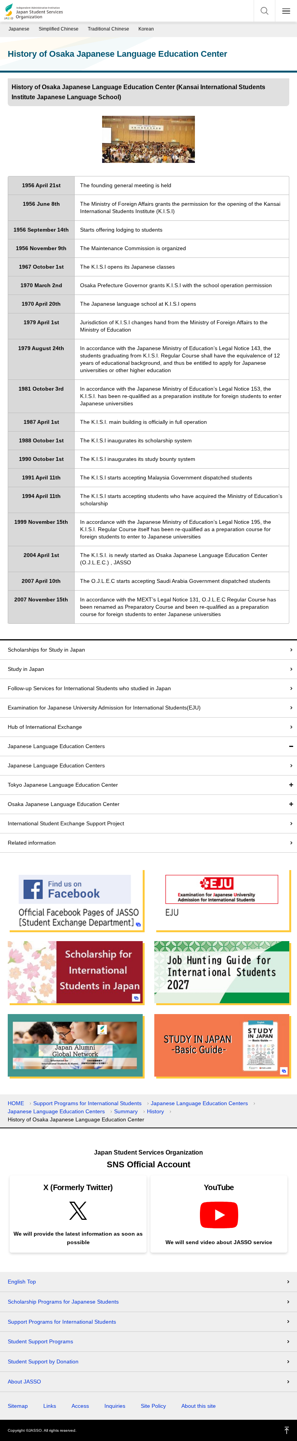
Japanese (19, 29)
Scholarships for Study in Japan (46, 650)
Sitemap (18, 1406)
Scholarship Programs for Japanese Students (63, 1302)
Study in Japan (26, 669)
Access (80, 1406)
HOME (16, 1103)
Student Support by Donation (43, 1361)
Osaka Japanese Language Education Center (63, 804)
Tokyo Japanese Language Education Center (63, 785)
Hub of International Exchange (45, 727)
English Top (22, 1281)
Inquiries (114, 1406)
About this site (198, 1406)
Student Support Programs (40, 1341)
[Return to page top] (287, 1430)
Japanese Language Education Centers (56, 746)
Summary (126, 1111)
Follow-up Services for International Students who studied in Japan (89, 688)
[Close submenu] (291, 746)
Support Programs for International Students (87, 1103)
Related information (32, 843)
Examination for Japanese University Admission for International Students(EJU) (104, 707)
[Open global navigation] (286, 11)
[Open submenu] (291, 785)
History (155, 1111)
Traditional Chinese (108, 29)
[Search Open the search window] (264, 11)
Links (49, 1406)
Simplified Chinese (59, 29)
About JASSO (24, 1381)
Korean (146, 29)
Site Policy (153, 1406)
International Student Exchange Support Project (66, 823)
